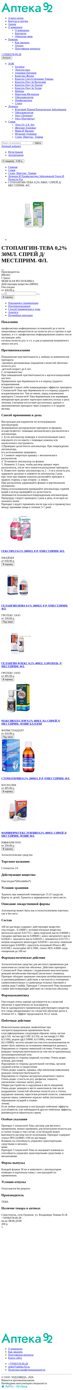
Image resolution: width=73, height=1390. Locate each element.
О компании (15, 27)
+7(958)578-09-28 (11, 54)
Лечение (13, 106)
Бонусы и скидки (18, 21)
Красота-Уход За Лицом (28, 85)
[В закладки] (2, 269)
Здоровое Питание (25, 72)
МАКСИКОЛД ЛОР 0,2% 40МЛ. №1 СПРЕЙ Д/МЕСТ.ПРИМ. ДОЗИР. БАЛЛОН (30, 722)
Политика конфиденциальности (26, 1369)
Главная (12, 167)
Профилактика (23, 100)
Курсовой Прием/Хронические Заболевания (40, 109)
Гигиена (19, 66)
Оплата (19, 45)
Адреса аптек (16, 18)
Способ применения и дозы (24, 309)
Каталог (7, 57)
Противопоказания (19, 306)
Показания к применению (23, 303)
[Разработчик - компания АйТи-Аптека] (14, 1387)
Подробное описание (20, 315)
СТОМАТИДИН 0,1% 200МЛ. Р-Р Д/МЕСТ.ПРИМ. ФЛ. (35, 778)
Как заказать (22, 42)
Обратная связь (24, 36)
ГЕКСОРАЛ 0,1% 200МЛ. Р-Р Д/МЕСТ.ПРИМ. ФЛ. (33, 551)
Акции (12, 24)
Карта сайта (15, 1357)
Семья (11, 121)
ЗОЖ (11, 63)
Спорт (18, 103)
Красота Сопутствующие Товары (34, 78)
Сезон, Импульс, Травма (29, 136)
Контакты (20, 33)
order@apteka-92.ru (19, 1366)
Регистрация (15, 152)
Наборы (19, 91)
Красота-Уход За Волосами (30, 82)
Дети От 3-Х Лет (24, 124)
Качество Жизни (24, 75)
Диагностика (22, 69)
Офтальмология (24, 97)
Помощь (13, 39)
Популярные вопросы (27, 48)
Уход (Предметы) (25, 118)
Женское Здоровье (25, 127)
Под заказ (8, 621)
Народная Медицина (27, 94)
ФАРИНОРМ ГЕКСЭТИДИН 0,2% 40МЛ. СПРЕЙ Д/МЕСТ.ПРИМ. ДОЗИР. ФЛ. (34, 834)
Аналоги (13, 312)
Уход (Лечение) (24, 115)
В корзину (8, 297)
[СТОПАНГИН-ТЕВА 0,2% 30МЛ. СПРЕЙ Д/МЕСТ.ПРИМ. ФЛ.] (33, 239)
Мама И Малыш (24, 130)
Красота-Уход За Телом (28, 88)
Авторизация (15, 155)
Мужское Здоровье (26, 133)
